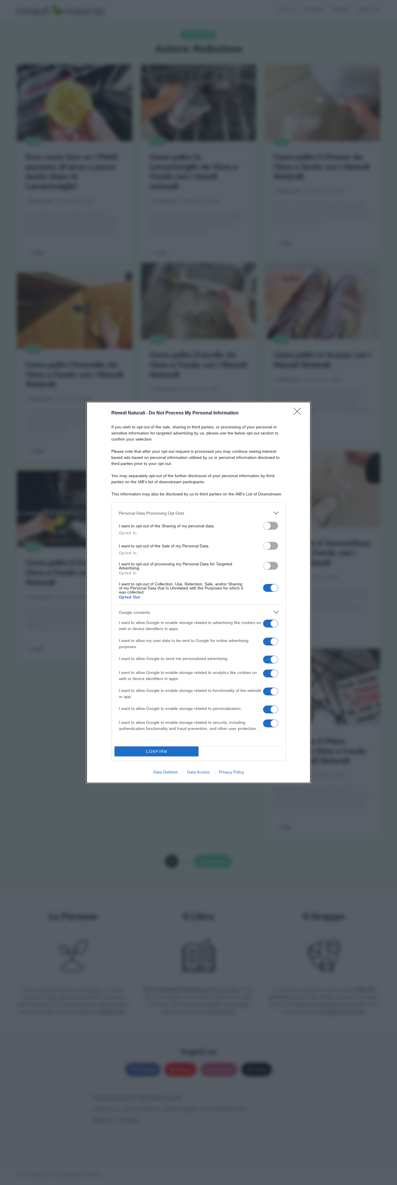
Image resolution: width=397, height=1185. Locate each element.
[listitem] (198, 513)
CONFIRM (156, 751)
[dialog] (198, 592)
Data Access (198, 772)
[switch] (270, 526)
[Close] (299, 413)
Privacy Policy (231, 772)
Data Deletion (165, 772)
